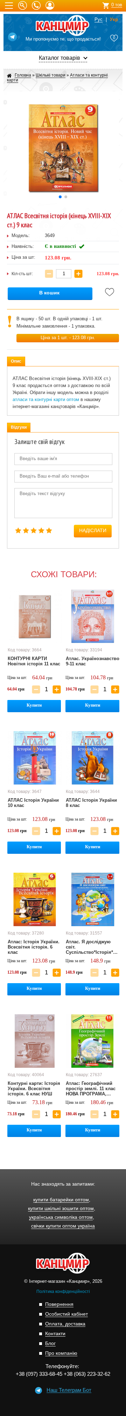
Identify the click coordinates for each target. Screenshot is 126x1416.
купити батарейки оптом (61, 1199)
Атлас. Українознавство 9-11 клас (92, 661)
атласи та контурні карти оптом (46, 399)
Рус (98, 19)
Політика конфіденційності (63, 1291)
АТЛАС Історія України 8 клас (91, 803)
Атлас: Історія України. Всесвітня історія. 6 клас (33, 947)
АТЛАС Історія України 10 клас (33, 803)
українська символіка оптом (61, 1217)
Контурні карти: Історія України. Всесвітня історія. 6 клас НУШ (34, 1088)
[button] (60, 196)
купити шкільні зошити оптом (61, 1208)
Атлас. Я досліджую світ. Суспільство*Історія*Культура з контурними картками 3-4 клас (93, 947)
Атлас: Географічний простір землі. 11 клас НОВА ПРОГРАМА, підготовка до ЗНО (90, 1089)
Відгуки (19, 427)
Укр (114, 19)
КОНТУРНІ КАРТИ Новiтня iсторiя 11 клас (34, 661)
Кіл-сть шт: (22, 273)
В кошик (49, 292)
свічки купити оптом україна (63, 1226)
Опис (16, 361)
